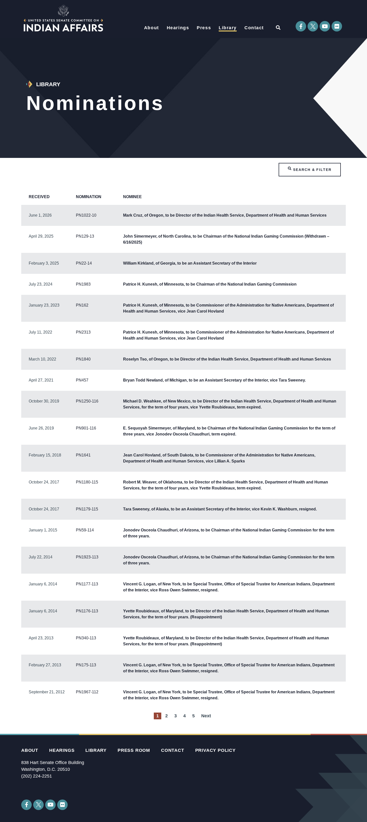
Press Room (134, 750)
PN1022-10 (86, 215)
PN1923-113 (87, 557)
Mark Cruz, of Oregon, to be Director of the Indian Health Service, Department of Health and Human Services (225, 215)
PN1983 (83, 284)
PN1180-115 (87, 482)
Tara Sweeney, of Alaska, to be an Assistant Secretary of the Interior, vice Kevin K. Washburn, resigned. (220, 509)
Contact (254, 27)
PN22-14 (84, 263)
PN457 (82, 380)
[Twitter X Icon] (313, 26)
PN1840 (83, 359)
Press (204, 27)
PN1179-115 (87, 509)
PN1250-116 (87, 401)
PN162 (82, 305)
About (151, 27)
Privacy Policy (215, 750)
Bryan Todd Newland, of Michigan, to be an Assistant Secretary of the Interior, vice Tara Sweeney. (214, 380)
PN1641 (83, 455)
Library (228, 27)
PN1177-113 (87, 584)
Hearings (178, 27)
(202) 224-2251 (36, 776)
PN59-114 (85, 530)
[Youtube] (325, 26)
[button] (278, 27)
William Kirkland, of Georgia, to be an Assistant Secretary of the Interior (190, 263)
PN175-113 (86, 665)
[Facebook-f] (301, 26)
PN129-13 (85, 236)
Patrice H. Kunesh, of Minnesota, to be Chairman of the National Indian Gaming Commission (210, 284)
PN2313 (83, 332)
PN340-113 (86, 638)
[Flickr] (337, 26)
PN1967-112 (87, 692)
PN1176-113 (87, 611)
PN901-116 (86, 428)
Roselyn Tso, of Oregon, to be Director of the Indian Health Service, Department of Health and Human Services (227, 359)
